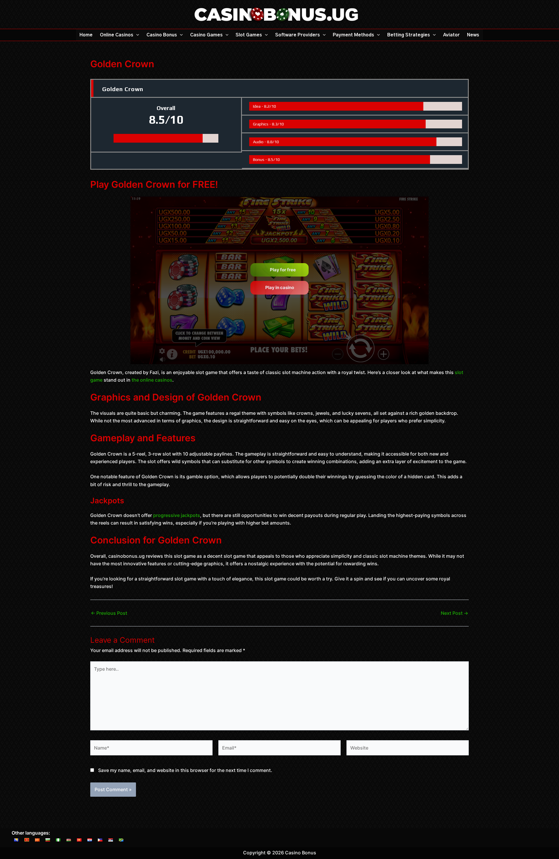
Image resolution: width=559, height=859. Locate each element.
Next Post (454, 613)
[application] (136, 35)
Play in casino (279, 287)
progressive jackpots (176, 515)
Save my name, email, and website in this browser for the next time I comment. (185, 770)
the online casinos (152, 380)
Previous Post (109, 613)
